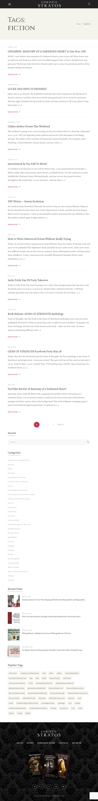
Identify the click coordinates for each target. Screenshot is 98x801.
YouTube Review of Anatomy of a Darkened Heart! (37, 389)
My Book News (13, 533)
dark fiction (67, 678)
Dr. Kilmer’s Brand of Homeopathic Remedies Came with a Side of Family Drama (52, 650)
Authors (11, 464)
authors (59, 673)
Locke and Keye (13, 520)
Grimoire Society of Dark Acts (19, 499)
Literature (11, 516)
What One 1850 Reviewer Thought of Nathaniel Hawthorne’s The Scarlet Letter (51, 616)
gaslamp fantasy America (44, 683)
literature (71, 698)
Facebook (41, 786)
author (51, 673)
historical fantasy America (75, 688)
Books (10, 469)
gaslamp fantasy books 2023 (64, 683)
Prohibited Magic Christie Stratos (27, 703)
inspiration (42, 698)
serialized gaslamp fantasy (17, 708)
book (37, 678)
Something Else (13, 559)
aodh (44, 673)
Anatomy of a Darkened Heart (19, 460)
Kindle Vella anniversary (57, 698)
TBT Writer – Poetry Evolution (26, 201)
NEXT (61, 424)
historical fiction (14, 698)
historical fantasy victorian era (78, 693)
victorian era (64, 708)
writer (80, 708)
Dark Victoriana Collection (18, 481)
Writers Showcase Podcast (18, 571)
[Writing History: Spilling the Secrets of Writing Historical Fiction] (14, 635)
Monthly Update (14, 529)
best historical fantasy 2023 (17, 678)
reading (77, 703)
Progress (11, 546)
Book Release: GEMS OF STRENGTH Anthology (35, 314)
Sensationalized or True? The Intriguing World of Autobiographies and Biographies (53, 600)
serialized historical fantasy (38, 708)
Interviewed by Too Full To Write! (27, 164)
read (69, 703)
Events (10, 486)
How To (11, 503)
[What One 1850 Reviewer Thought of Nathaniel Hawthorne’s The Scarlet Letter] (14, 618)
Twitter (34, 786)
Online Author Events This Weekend (29, 126)
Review (10, 554)
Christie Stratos (54, 678)
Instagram (49, 786)
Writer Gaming (13, 567)
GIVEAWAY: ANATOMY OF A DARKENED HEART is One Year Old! (47, 51)
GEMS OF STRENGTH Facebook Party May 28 (34, 351)
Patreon (11, 541)
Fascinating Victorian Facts (18, 490)
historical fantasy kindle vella (37, 693)
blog (31, 678)
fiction (31, 683)
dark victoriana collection (17, 683)
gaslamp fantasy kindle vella (36, 688)
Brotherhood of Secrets (17, 477)
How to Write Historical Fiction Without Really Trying (39, 239)
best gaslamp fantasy (72, 673)
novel (79, 698)
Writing (11, 576)
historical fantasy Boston (17, 693)
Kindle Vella (12, 511)
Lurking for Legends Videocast (19, 524)
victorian (53, 708)
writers (11, 713)
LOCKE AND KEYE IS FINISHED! (27, 89)
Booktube (11, 473)
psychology (61, 703)
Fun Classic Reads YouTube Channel (21, 494)
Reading (11, 550)
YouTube (11, 580)
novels (11, 703)
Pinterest (56, 786)
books (44, 678)
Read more (13, 74)
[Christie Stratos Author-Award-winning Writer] (49, 4)
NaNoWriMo (12, 537)
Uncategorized (13, 563)
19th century (13, 673)
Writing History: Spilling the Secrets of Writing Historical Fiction (46, 633)
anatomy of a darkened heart (29, 673)
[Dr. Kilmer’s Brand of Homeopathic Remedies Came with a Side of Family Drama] (14, 651)
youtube (27, 713)
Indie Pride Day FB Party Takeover (28, 280)
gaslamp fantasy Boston (16, 688)
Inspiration (12, 507)
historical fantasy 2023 (56, 688)
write (73, 708)
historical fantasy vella (57, 693)
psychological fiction (47, 703)
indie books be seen (29, 698)
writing (19, 713)
